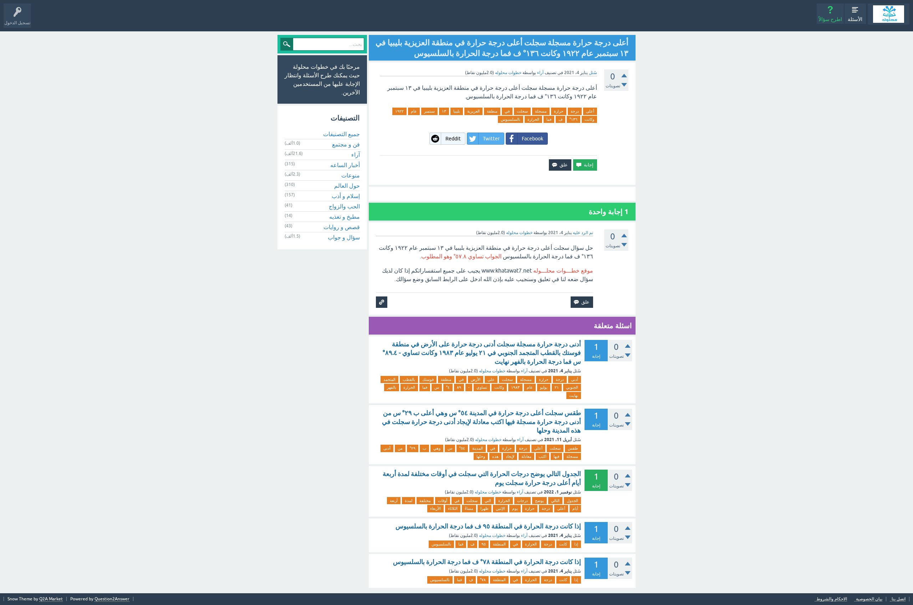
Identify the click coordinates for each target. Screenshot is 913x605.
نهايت (573, 395)
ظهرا (484, 508)
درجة (575, 111)
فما (548, 119)
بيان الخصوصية (869, 599)
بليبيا (456, 111)
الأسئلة (855, 19)
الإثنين (500, 508)
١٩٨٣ (515, 387)
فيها (556, 456)
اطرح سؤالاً (830, 19)
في (507, 111)
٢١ (557, 387)
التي (488, 500)
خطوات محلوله (492, 370)
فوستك (428, 379)
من (400, 448)
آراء (540, 72)
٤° (448, 387)
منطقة (492, 111)
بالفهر (391, 387)
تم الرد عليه (583, 232)
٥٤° (462, 448)
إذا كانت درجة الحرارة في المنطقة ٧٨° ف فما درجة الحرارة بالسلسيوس (487, 561)
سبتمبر (429, 111)
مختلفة (425, 500)
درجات (522, 500)
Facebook (532, 138)
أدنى (574, 379)
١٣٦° (573, 119)
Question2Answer (112, 598)
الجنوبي (572, 387)
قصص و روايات (341, 227)
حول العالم (347, 185)
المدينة (477, 448)
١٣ (444, 111)
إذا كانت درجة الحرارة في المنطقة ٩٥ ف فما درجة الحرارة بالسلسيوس (488, 526)
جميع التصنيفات (341, 134)
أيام (575, 508)
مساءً (469, 508)
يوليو (543, 387)
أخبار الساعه (345, 165)
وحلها (480, 456)
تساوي (481, 387)
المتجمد (389, 379)
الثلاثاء (453, 508)
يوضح (539, 500)
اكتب (542, 456)
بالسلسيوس (510, 119)
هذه (495, 456)
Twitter (491, 138)
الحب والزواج (344, 206)
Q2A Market (51, 598)
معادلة (526, 456)
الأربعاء (435, 508)
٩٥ (483, 544)
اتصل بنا (899, 599)
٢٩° (412, 448)
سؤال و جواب (344, 237)
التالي (555, 500)
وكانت (589, 119)
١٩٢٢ (399, 111)
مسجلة (541, 111)
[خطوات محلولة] (888, 14)
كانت (563, 544)
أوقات (442, 500)
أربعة (394, 500)
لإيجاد (510, 456)
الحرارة (533, 119)
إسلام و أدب (346, 196)
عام (414, 111)
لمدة (408, 500)
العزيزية (473, 111)
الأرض (475, 379)
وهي (436, 448)
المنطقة (499, 544)
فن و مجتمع (346, 144)
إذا (576, 544)
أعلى (590, 111)
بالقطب (409, 379)
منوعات (350, 175)
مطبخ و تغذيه (344, 216)
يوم (515, 508)
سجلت (522, 111)
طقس (573, 448)
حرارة (558, 111)
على (491, 379)
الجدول (572, 500)
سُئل (593, 72)
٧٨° (483, 580)
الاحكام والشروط (831, 599)
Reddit (453, 138)
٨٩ (459, 387)
